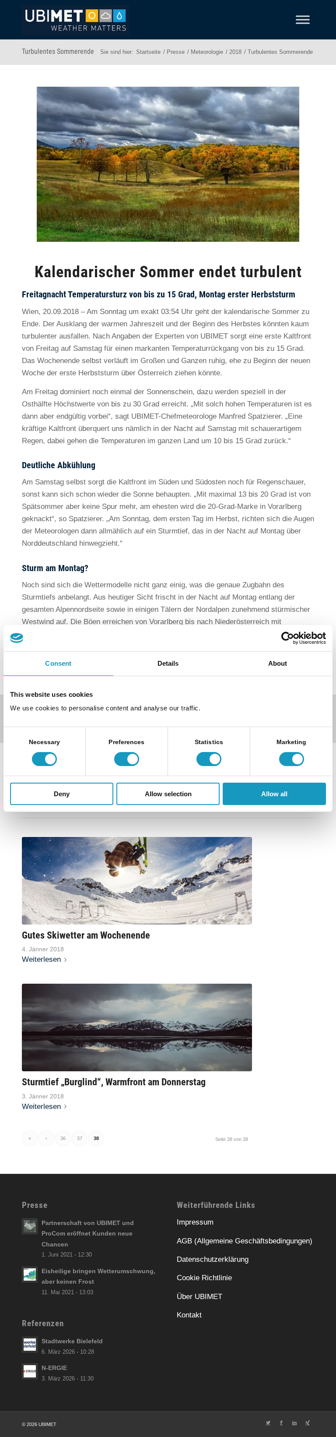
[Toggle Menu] (303, 19)
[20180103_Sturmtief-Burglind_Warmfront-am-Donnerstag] (137, 1027)
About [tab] (277, 663)
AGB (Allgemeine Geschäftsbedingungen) (244, 1241)
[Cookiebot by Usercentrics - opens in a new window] (287, 638)
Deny (62, 794)
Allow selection (168, 794)
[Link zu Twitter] (268, 1422)
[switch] (126, 759)
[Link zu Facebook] (281, 1422)
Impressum (195, 1222)
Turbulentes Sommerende (58, 51)
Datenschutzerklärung (212, 1259)
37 (79, 1138)
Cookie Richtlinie (204, 1278)
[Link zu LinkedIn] (294, 1422)
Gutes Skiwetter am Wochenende (86, 935)
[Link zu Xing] (307, 1422)
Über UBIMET (199, 1296)
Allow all (274, 794)
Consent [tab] (58, 663)
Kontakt (189, 1315)
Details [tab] (168, 663)
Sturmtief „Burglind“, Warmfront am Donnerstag (114, 1081)
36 (63, 1138)
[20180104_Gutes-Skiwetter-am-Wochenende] (137, 881)
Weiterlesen (41, 959)
